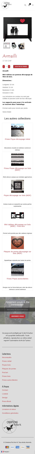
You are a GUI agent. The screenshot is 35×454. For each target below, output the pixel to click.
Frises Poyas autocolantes (17, 279)
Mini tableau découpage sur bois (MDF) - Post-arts (17, 225)
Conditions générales (10, 413)
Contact (5, 390)
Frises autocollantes (10, 380)
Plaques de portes (9, 369)
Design (4, 397)
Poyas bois (6, 365)
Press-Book (6, 401)
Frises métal (6, 361)
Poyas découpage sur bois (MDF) (17, 195)
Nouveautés (6, 357)
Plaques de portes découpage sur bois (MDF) (17, 252)
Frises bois (6, 376)
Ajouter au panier (21, 66)
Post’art (5, 372)
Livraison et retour (9, 409)
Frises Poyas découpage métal (17, 139)
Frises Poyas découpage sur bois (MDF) (17, 169)
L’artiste (5, 394)
